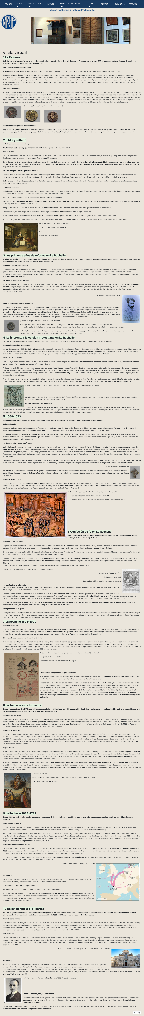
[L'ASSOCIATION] (29, 6)
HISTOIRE (50, 4)
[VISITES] (17, 6)
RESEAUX (133, 4)
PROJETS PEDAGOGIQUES (71, 4)
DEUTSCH (105, 4)
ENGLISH (91, 4)
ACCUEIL (8, 4)
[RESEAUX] (138, 4)
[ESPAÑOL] (124, 4)
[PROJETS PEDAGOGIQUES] (61, 6)
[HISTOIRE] (55, 4)
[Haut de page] (140, 1012)
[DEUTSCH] (110, 4)
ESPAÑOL (119, 4)
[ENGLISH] (89, 6)
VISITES (19, 4)
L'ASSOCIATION (34, 4)
